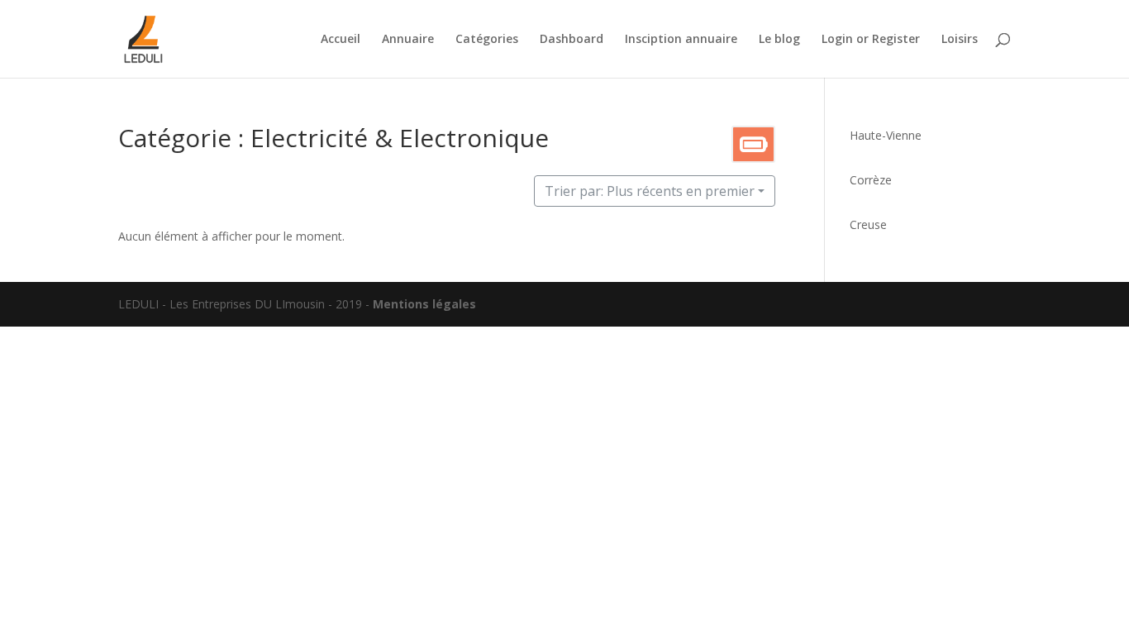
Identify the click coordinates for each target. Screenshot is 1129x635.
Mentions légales (424, 304)
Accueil (340, 39)
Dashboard (571, 39)
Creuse (868, 224)
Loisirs (959, 39)
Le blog (779, 39)
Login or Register (871, 39)
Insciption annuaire (681, 39)
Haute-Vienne (886, 135)
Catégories (486, 39)
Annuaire (408, 39)
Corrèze (871, 180)
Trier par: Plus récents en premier (650, 191)
